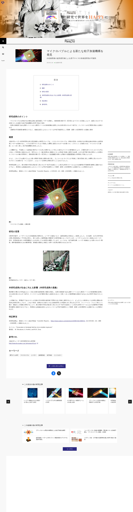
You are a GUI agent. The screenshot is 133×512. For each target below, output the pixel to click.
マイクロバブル (25, 355)
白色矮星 (53, 154)
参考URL (44, 104)
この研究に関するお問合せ (57, 366)
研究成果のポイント (48, 84)
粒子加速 (49, 355)
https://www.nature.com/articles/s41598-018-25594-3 (68, 321)
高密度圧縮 (71, 154)
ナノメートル (59, 158)
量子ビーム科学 (14, 355)
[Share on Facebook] (53, 375)
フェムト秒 (29, 158)
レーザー (33, 355)
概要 (43, 88)
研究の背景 (45, 91)
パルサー (30, 160)
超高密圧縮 (42, 355)
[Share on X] (59, 375)
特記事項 (44, 101)
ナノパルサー (57, 355)
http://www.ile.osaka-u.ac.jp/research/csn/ (22, 343)
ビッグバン (78, 300)
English (3, 60)
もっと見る (70, 449)
